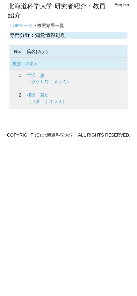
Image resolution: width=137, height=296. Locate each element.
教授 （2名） (25, 63)
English (121, 4)
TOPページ (21, 25)
